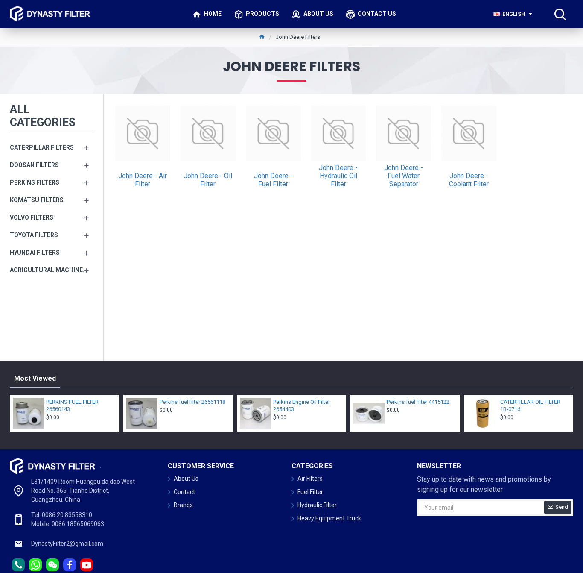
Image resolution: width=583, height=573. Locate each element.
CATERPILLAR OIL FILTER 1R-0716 (530, 405)
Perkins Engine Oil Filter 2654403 (301, 405)
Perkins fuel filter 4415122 (418, 402)
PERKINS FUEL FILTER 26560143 (72, 405)
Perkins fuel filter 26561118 (192, 402)
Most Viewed (35, 378)
